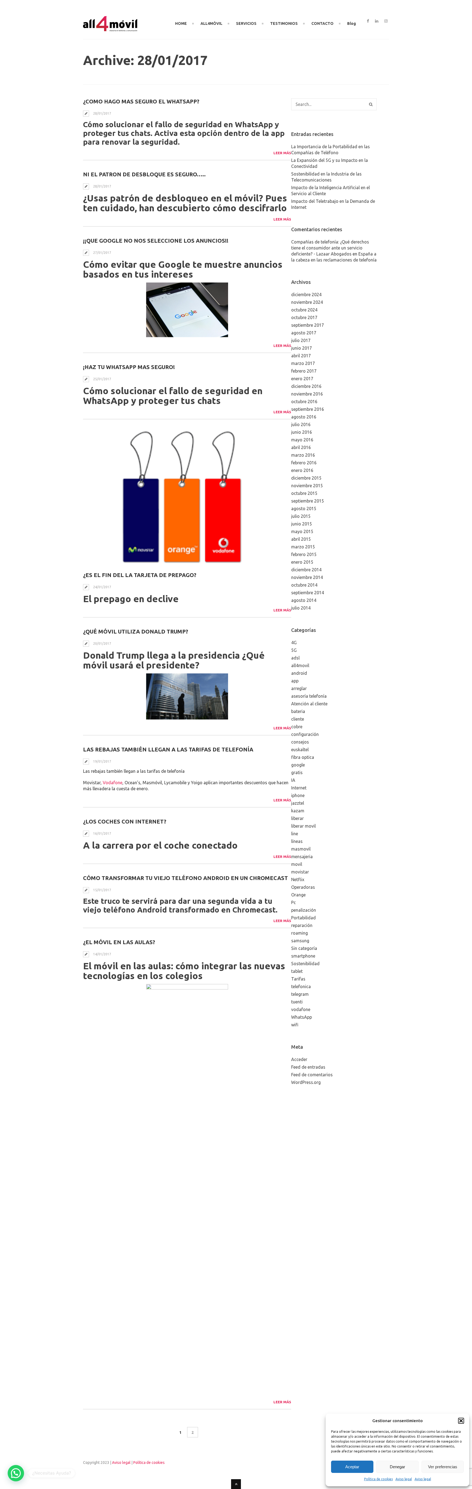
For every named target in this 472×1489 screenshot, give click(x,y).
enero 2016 (302, 470)
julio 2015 (301, 516)
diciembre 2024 (306, 294)
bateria (298, 711)
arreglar (299, 688)
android (299, 673)
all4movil (300, 665)
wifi (294, 1024)
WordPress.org (306, 1082)
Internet (298, 787)
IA (293, 780)
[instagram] (386, 21)
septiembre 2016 (307, 409)
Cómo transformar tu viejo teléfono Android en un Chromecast (185, 878)
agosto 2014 (303, 600)
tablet (297, 971)
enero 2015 (302, 562)
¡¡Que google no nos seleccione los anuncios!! (155, 240)
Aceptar (352, 1466)
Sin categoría (304, 948)
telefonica (301, 986)
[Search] (370, 104)
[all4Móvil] (110, 29)
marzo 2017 (303, 363)
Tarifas (298, 978)
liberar (297, 818)
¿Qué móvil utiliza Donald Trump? (135, 631)
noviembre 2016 (307, 393)
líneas (297, 841)
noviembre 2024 (307, 302)
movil (296, 864)
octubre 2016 (304, 401)
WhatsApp (301, 1017)
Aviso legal (404, 1479)
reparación (301, 925)
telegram (300, 994)
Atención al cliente (309, 703)
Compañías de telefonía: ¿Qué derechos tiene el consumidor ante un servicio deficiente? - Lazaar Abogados (330, 247)
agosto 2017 (303, 332)
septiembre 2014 (307, 592)
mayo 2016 (302, 439)
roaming (299, 933)
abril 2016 (301, 447)
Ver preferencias (442, 1466)
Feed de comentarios (312, 1074)
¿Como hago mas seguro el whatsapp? (141, 101)
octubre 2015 (304, 493)
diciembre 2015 (306, 477)
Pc (293, 902)
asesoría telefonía (309, 696)
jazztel (297, 803)
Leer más (282, 153)
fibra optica (302, 757)
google (298, 764)
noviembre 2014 (307, 577)
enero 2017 (302, 378)
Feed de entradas (308, 1067)
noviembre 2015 (307, 485)
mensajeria (302, 856)
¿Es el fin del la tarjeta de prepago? (139, 575)
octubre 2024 (304, 309)
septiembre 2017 (307, 325)
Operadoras (303, 887)
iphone (298, 795)
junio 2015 (301, 523)
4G (294, 642)
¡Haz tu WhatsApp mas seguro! (129, 367)
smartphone (303, 955)
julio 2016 (301, 424)
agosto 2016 (303, 416)
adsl (295, 657)
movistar (300, 871)
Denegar (397, 1466)
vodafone (300, 1009)
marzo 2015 (303, 546)
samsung (300, 940)
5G (294, 650)
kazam (297, 810)
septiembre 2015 (307, 500)
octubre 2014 (304, 584)
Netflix (297, 879)
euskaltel (300, 749)
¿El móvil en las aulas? (119, 942)
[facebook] (367, 21)
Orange (298, 894)
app (295, 680)
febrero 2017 (304, 370)
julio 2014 (301, 607)
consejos (300, 741)
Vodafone (112, 782)
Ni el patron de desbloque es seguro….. (144, 174)
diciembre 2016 (306, 386)
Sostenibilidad (305, 963)
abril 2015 (301, 539)
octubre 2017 (304, 317)
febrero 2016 (304, 462)
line (294, 833)
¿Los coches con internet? (124, 821)
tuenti (297, 1001)
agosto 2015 (303, 508)
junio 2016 (301, 432)
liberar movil (303, 826)
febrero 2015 (304, 554)
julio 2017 (301, 340)
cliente (297, 719)
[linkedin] (377, 21)
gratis (297, 772)
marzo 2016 (303, 455)
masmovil (301, 848)
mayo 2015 (302, 531)
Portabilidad (303, 917)
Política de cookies (378, 1479)
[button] (461, 1420)
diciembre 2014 (306, 569)
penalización (303, 910)
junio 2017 (301, 348)
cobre (296, 726)
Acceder (299, 1059)
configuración (305, 734)
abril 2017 (301, 355)
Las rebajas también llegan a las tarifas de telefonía (168, 749)
